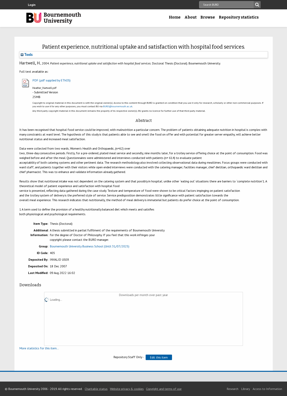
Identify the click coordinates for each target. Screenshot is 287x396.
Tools (28, 54)
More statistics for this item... (39, 348)
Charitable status (96, 389)
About (190, 17)
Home (175, 17)
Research (232, 389)
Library (245, 389)
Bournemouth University (53, 18)
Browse (208, 17)
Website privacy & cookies (127, 389)
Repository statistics (239, 17)
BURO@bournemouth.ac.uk (117, 106)
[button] (159, 357)
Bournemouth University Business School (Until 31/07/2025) (89, 246)
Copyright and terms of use (164, 389)
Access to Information (267, 389)
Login (32, 5)
